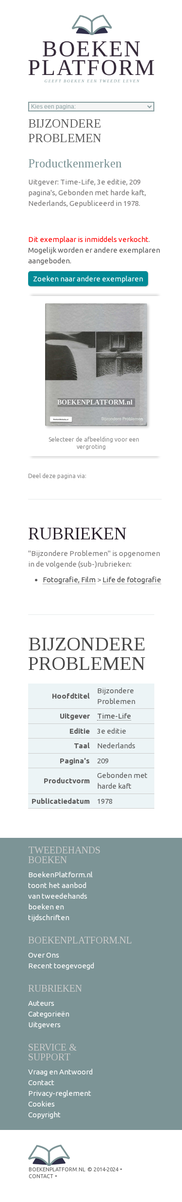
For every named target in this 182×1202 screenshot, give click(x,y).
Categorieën (48, 1014)
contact (41, 1176)
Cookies (41, 1104)
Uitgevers (44, 1024)
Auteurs (41, 1003)
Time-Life (114, 716)
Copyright (44, 1114)
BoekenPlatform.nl (80, 940)
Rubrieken (55, 988)
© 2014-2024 (102, 1169)
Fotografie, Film (69, 579)
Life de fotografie (131, 579)
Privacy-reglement (59, 1093)
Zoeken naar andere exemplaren (88, 279)
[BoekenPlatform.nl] (91, 45)
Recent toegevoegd (61, 966)
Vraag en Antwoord (60, 1072)
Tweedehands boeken (64, 855)
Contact (41, 1082)
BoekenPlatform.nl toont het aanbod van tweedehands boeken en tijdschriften (60, 896)
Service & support (52, 1052)
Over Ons (43, 955)
